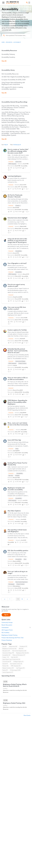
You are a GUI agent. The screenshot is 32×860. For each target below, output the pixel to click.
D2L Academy (5, 632)
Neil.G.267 (22, 338)
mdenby (15, 365)
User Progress (20, 668)
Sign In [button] (6, 614)
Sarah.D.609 (16, 207)
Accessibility (24, 165)
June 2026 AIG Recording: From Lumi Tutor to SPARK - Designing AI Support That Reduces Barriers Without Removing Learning (16, 114)
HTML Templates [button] (12, 163)
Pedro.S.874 (18, 276)
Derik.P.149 (17, 255)
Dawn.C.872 (23, 184)
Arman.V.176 (16, 253)
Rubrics (5, 670)
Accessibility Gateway (8, 54)
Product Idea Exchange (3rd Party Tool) (12, 637)
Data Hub (14, 657)
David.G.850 (18, 367)
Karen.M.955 (18, 588)
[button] (26, 2)
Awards (5, 663)
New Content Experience (19, 650)
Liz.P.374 (25, 500)
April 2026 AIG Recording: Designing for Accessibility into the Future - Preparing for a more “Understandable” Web (15, 127)
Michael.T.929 (16, 477)
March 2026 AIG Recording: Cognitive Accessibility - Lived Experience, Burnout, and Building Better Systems (15, 133)
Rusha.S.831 (18, 452)
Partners (5, 666)
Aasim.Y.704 (18, 319)
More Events (27, 715)
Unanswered (16, 627)
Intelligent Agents (18, 661)
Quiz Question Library (16, 663)
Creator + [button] (18, 205)
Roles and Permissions (19, 655)
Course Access (6, 661)
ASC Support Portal (7, 630)
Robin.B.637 (18, 502)
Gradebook (23, 646)
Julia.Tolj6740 (16, 450)
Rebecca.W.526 (17, 561)
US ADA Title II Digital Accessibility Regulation (15, 77)
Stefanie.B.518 (18, 392)
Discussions (6, 650)
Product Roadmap (7, 640)
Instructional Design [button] (20, 361)
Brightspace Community (9, 648)
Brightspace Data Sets (22, 653)
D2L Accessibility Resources (10, 74)
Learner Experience (7, 672)
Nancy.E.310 (26, 274)
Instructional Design (8, 653)
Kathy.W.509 (23, 412)
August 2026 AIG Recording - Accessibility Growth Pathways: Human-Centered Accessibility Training (15, 107)
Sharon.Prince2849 (18, 390)
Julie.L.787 (17, 186)
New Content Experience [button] (21, 582)
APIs (21, 648)
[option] (5, 681)
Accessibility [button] (18, 251)
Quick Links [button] (18, 161)
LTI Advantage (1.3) (15, 670)
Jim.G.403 (23, 519)
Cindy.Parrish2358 (17, 297)
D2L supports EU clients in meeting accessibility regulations (12, 88)
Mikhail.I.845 (23, 226)
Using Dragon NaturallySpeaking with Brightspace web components (13, 83)
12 (22, 599)
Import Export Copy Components (11, 659)
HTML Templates (15, 666)
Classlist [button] (17, 475)
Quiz (4, 646)
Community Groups (7, 622)
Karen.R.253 (24, 317)
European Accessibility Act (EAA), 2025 (14, 79)
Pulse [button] (17, 448)
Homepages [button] (11, 584)
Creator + (5, 657)
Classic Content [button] (22, 363)
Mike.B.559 (23, 429)
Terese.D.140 (18, 299)
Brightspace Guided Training (9, 635)
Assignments (13, 646)
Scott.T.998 (25, 163)
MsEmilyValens (16, 586)
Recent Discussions (7, 625)
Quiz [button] (25, 559)
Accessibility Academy (8, 57)
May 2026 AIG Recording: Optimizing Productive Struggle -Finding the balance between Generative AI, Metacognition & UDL (15, 120)
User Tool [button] (11, 475)
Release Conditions (8, 668)
